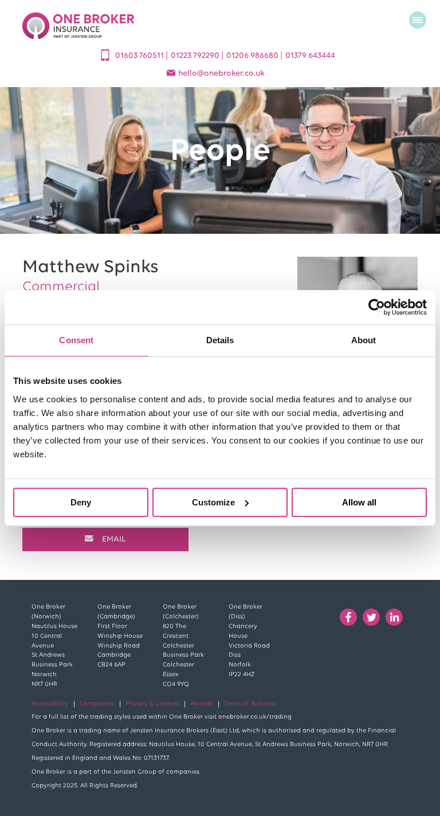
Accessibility (50, 704)
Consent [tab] (76, 340)
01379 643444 (310, 56)
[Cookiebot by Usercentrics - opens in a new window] (377, 307)
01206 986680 (253, 56)
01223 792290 (196, 56)
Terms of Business (250, 704)
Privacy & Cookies (152, 704)
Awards (201, 704)
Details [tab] (220, 340)
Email (114, 539)
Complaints (97, 704)
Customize (213, 502)
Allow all (359, 502)
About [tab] (363, 340)
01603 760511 (140, 56)
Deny (80, 502)
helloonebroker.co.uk (221, 73)
